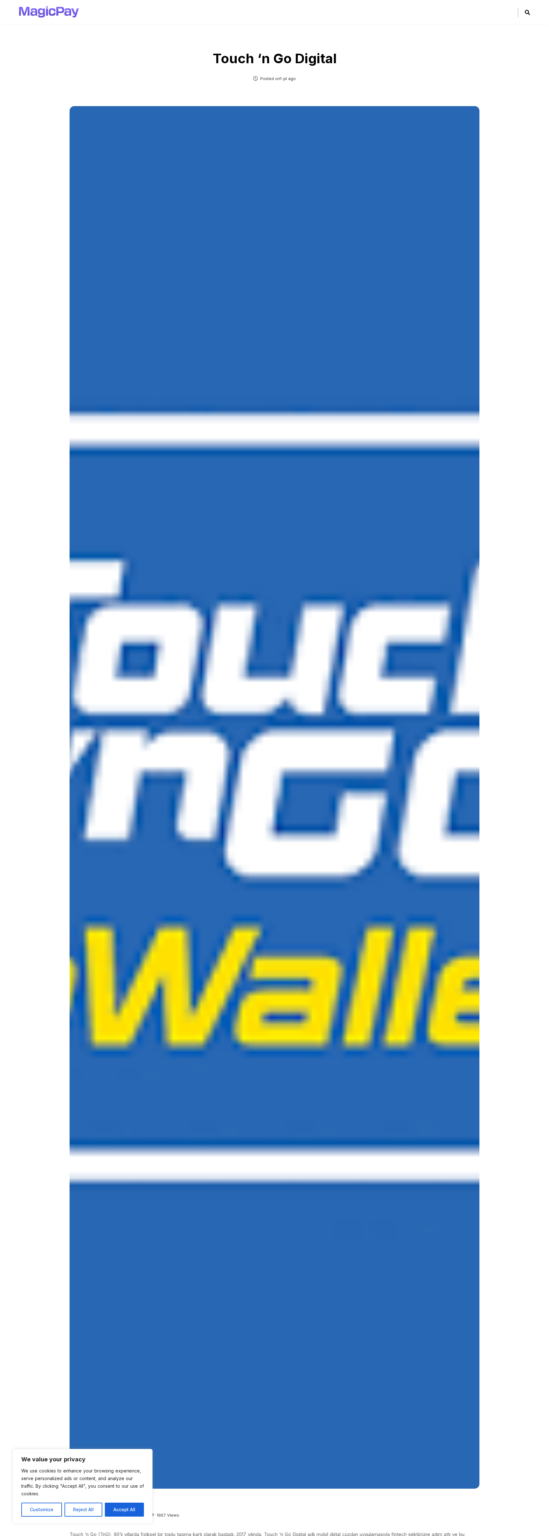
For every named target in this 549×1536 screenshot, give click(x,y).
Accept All (124, 1509)
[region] (82, 1486)
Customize (41, 1509)
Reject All (83, 1509)
